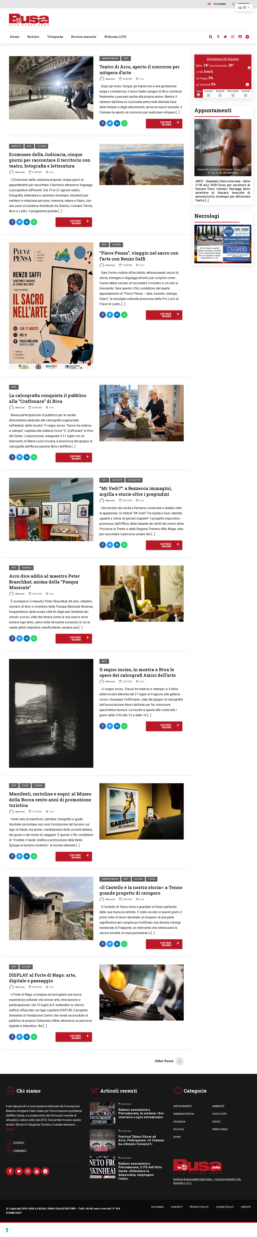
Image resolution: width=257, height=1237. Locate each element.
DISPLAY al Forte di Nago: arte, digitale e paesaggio (42, 978)
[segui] (10, 1129)
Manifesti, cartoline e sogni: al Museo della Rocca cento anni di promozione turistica (50, 799)
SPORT (177, 1136)
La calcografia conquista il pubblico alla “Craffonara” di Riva (47, 398)
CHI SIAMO (157, 1206)
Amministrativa (110, 58)
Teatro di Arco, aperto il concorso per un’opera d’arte (139, 69)
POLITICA (178, 1129)
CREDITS (246, 1206)
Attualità (117, 480)
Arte (126, 58)
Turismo (38, 785)
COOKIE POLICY (225, 1206)
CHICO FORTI (219, 1113)
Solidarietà (134, 480)
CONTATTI (177, 1206)
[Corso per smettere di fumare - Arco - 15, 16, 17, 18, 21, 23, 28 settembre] (222, 120)
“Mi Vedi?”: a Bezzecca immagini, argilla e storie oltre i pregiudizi (135, 491)
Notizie (33, 37)
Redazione (110, 79)
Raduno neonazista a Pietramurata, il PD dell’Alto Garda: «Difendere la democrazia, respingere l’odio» (140, 1171)
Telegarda (55, 37)
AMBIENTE (218, 1106)
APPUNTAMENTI (182, 1106)
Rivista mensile (83, 37)
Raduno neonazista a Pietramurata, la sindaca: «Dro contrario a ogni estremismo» (141, 1113)
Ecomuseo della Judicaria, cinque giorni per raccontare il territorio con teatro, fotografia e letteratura (49, 160)
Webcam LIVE (115, 37)
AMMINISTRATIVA (183, 1113)
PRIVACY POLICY (199, 1206)
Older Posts (164, 1061)
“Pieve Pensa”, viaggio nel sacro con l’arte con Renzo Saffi (138, 256)
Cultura (41, 146)
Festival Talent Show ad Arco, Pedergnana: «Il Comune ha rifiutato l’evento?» (141, 1140)
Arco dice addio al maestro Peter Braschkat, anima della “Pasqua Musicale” (44, 581)
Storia (25, 785)
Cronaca (26, 567)
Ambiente (16, 146)
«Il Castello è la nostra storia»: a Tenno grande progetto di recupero (141, 890)
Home (14, 37)
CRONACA (179, 1121)
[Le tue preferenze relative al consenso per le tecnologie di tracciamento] (7, 1230)
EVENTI (216, 1121)
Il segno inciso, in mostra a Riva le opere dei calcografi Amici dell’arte (137, 672)
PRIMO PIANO (220, 1129)
